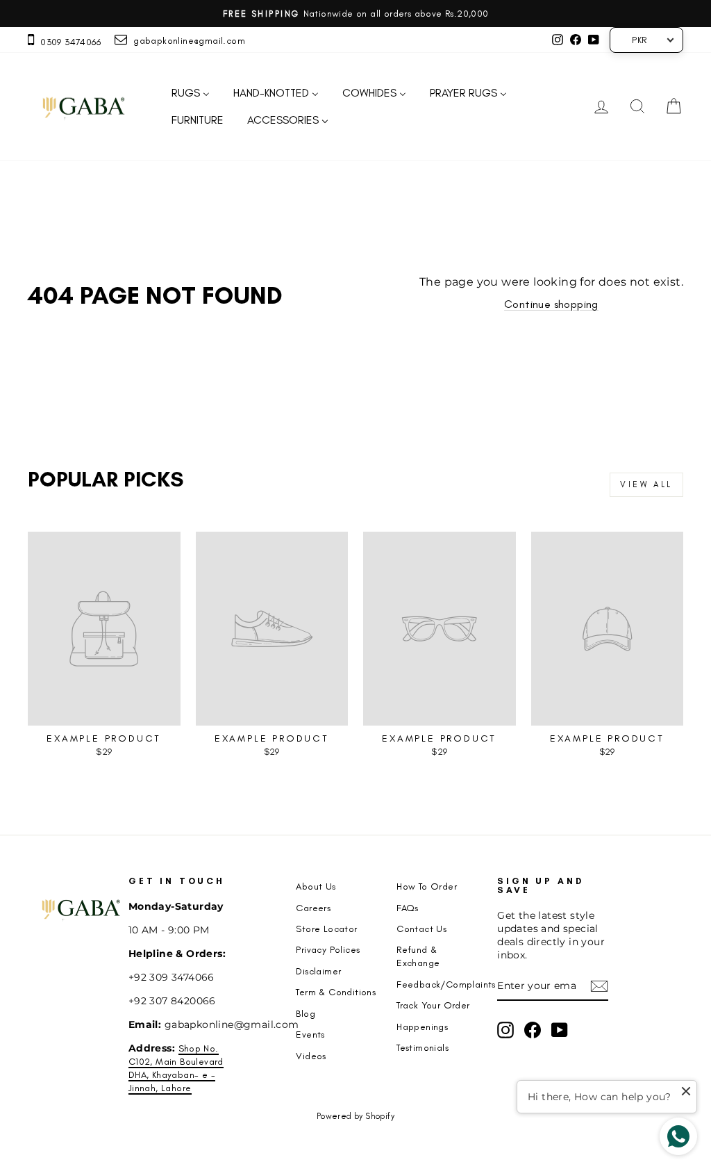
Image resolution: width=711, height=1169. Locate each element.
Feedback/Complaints (446, 984)
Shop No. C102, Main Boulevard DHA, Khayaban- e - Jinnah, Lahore (176, 1068)
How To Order (426, 886)
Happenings (422, 1026)
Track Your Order (432, 1005)
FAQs (407, 907)
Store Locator (326, 928)
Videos (311, 1055)
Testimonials (422, 1047)
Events (310, 1034)
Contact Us (421, 928)
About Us (315, 886)
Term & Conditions (336, 991)
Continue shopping (551, 304)
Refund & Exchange (418, 956)
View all (646, 484)
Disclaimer (318, 970)
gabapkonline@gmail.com (186, 40)
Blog (305, 1013)
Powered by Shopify (355, 1116)
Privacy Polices (328, 949)
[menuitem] (190, 93)
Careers (313, 907)
